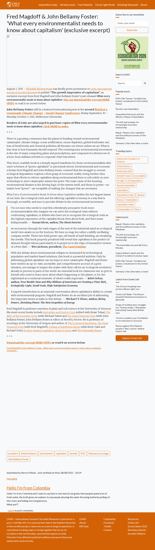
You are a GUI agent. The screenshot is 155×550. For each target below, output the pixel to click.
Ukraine (140, 195)
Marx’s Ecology (63, 330)
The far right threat (105, 4)
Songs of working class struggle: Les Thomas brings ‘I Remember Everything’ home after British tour (131, 308)
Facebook (109, 522)
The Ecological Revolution (82, 323)
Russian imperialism (126, 185)
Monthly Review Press (39, 88)
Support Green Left (132, 338)
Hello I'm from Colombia (28, 487)
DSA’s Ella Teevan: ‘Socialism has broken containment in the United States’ (132, 101)
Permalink (12, 478)
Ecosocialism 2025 (137, 526)
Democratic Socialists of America (128, 160)
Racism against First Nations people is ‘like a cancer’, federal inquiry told (130, 328)
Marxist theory (28, 453)
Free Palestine (85, 4)
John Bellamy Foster (18, 459)
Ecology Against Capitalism (39, 330)
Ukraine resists (67, 4)
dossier (73, 453)
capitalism (61, 453)
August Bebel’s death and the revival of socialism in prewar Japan (132, 254)
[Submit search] (145, 83)
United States (123, 166)
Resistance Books (137, 529)
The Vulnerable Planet (89, 330)
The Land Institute (74, 246)
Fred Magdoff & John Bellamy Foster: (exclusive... (54, 349)
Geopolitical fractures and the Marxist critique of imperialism (130, 115)
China (136, 209)
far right (121, 180)
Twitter (107, 526)
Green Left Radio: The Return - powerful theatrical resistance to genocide (131, 297)
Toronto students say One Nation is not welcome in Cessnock (132, 319)
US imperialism (134, 180)
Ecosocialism (139, 175)
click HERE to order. (56, 126)
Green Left (133, 522)
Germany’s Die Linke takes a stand (132, 143)
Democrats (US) (124, 171)
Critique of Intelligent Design (64, 326)
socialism (13, 453)
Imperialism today (48, 4)
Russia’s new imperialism (127, 109)
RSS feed (83, 526)
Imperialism (122, 190)
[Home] (14, 4)
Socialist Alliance (136, 533)
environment (46, 453)
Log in (11, 510)
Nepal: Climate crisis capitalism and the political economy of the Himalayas (131, 135)
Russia (120, 199)
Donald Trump (123, 175)
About (143, 4)
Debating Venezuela (127, 4)
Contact (108, 529)
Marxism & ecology (98, 453)
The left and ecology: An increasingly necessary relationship (127, 125)
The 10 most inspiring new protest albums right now (128, 287)
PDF (83, 453)
